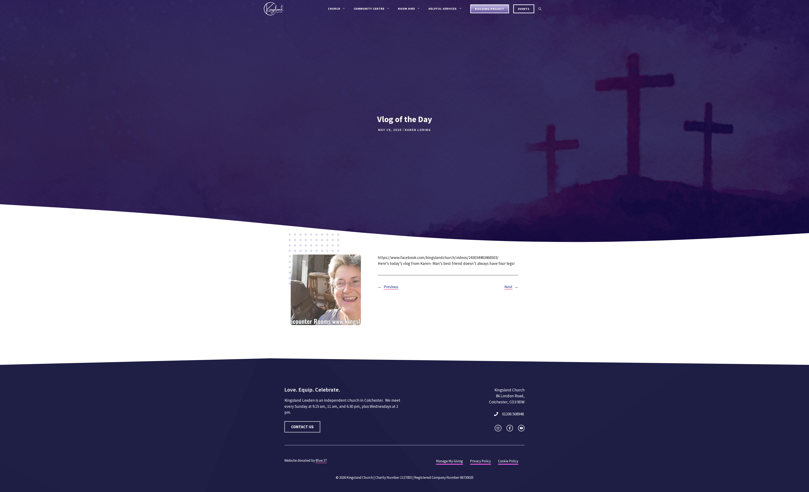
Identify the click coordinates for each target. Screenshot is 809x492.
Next (508, 286)
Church (334, 9)
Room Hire (406, 9)
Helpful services (443, 9)
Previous (391, 286)
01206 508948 (513, 413)
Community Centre (369, 9)
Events (523, 9)
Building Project (489, 9)
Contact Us (302, 426)
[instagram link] (498, 428)
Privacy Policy (480, 461)
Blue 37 (321, 460)
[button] (540, 9)
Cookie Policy (508, 461)
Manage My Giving (449, 461)
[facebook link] (509, 428)
